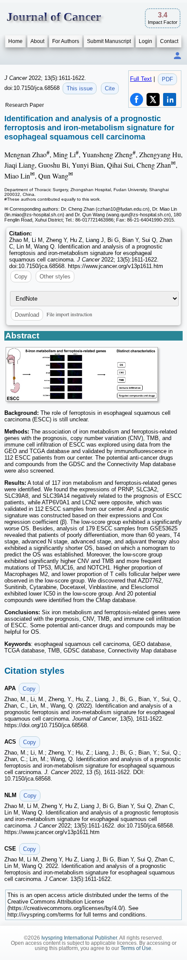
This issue (80, 88)
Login (145, 41)
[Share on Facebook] (136, 99)
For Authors (65, 41)
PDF (167, 79)
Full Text (141, 79)
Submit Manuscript (109, 41)
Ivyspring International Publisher (79, 937)
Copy (20, 276)
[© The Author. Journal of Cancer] (82, 374)
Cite (110, 88)
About (37, 41)
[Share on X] (153, 99)
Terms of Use (135, 948)
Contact (169, 41)
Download (27, 314)
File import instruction (69, 314)
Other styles (55, 276)
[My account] (177, 56)
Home (15, 41)
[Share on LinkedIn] (169, 99)
